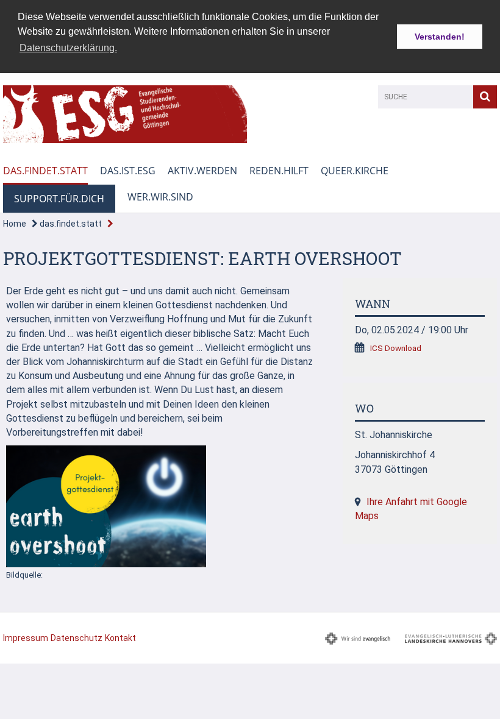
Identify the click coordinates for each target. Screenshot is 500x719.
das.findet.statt (45, 170)
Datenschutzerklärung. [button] (68, 48)
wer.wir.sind (160, 197)
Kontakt (120, 638)
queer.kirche (354, 170)
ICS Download (395, 348)
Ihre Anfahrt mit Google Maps (411, 509)
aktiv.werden (202, 170)
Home (14, 223)
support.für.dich (59, 198)
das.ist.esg (127, 170)
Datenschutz (76, 638)
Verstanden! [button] (440, 36)
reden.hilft (279, 170)
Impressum (25, 638)
